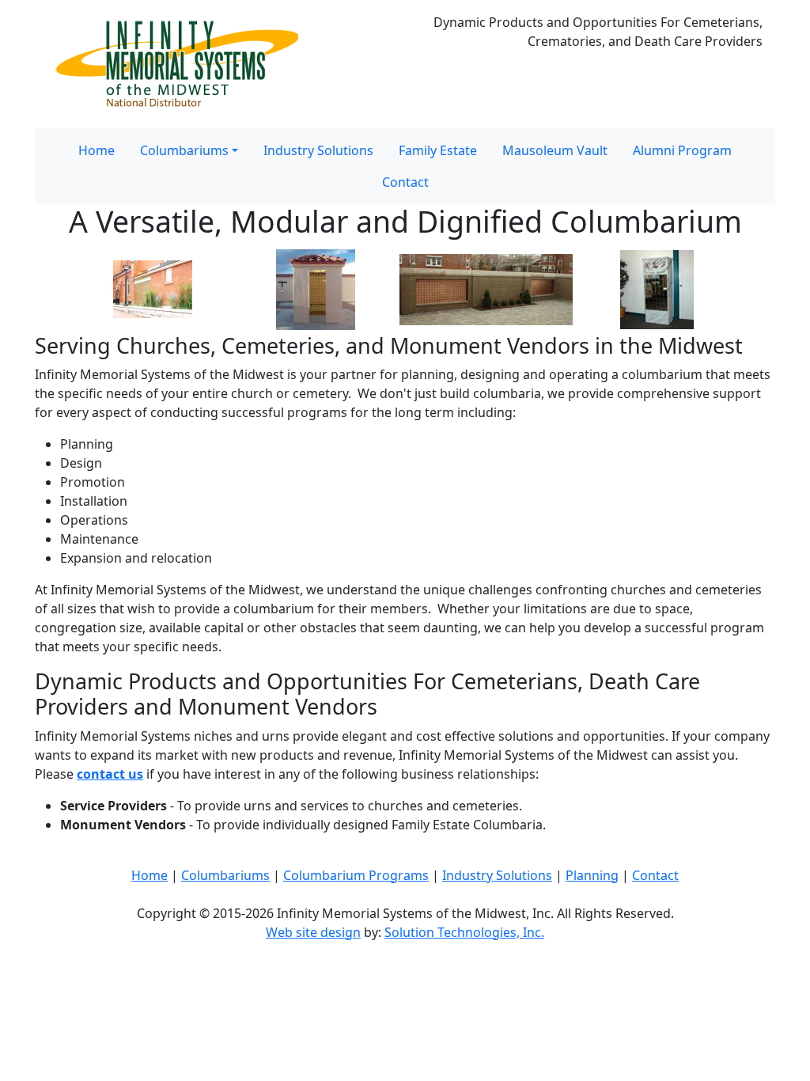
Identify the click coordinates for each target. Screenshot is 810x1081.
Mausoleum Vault (555, 150)
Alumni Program (682, 150)
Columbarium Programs (356, 875)
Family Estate (438, 150)
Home (96, 150)
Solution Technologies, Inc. (464, 932)
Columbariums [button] (184, 150)
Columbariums (225, 875)
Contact (405, 182)
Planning (592, 875)
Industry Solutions (318, 150)
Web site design (313, 932)
